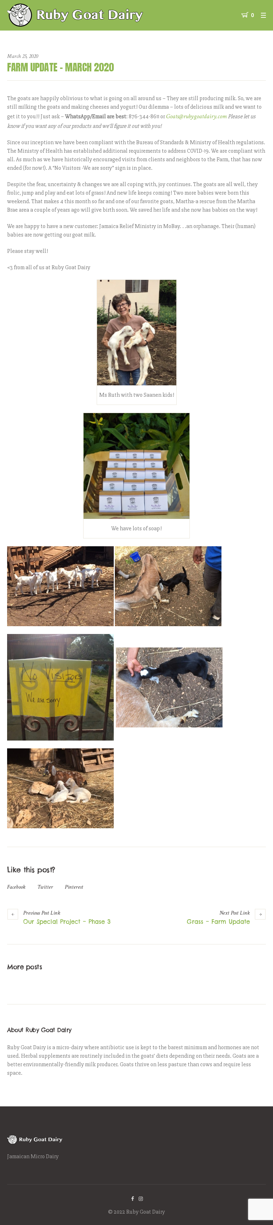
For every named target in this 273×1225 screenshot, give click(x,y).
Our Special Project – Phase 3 (67, 921)
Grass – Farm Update (218, 921)
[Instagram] (140, 1198)
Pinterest (74, 887)
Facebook (16, 887)
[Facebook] (132, 1198)
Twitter (45, 887)
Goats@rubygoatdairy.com (196, 116)
